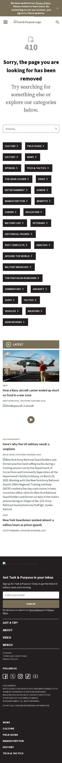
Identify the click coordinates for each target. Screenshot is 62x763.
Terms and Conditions (15, 656)
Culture (8, 729)
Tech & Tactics (13, 753)
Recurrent (14, 701)
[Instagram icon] (20, 676)
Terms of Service (36, 610)
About (8, 630)
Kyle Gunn (9, 454)
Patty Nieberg (11, 530)
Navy (5, 386)
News (6, 722)
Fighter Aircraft (11, 439)
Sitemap (7, 653)
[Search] (56, 129)
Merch (8, 645)
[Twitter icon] (12, 676)
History (8, 747)
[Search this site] (57, 22)
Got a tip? (10, 623)
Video (7, 637)
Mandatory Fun (13, 741)
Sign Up (31, 604)
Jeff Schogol (11, 400)
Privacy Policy (42, 3)
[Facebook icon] (5, 676)
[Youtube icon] (35, 676)
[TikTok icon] (27, 676)
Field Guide (10, 735)
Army (5, 515)
